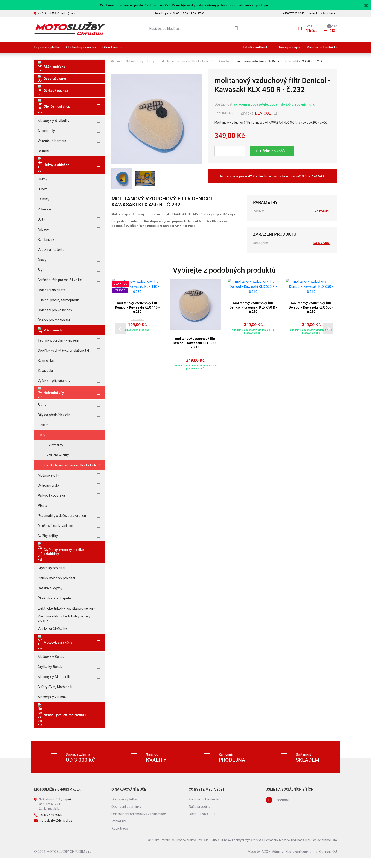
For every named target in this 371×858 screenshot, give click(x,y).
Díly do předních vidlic (54, 415)
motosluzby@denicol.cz (323, 13)
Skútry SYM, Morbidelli (55, 687)
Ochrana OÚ (328, 852)
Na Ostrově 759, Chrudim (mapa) (57, 13)
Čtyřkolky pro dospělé (54, 598)
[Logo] (69, 28)
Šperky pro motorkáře (54, 320)
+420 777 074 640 (293, 13)
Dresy (42, 260)
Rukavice (44, 209)
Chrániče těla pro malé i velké (60, 280)
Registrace (119, 828)
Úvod (118, 61)
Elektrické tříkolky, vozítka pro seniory (66, 608)
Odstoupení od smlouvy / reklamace (138, 814)
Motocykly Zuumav (52, 697)
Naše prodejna (289, 47)
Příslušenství (53, 330)
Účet (309, 26)
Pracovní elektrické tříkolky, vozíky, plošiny (64, 618)
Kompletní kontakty (322, 47)
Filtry (41, 435)
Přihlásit (311, 30)
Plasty (42, 506)
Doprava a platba (47, 47)
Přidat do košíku (274, 151)
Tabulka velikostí (255, 47)
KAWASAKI (224, 61)
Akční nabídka (54, 66)
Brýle (41, 270)
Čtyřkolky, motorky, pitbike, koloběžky (64, 551)
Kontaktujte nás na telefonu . (272, 176)
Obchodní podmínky (81, 47)
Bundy (42, 189)
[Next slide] (328, 328)
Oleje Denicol (112, 47)
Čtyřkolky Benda (50, 667)
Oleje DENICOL (200, 814)
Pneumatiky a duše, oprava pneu (62, 516)
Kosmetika (46, 361)
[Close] (366, 5)
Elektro (43, 425)
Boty (41, 219)
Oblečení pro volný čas (55, 310)
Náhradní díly (54, 392)
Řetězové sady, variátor (55, 526)
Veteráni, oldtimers (52, 141)
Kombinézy (46, 240)
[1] (236, 29)
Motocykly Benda (51, 657)
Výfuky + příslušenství (54, 381)
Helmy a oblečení (57, 164)
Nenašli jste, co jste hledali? (65, 715)
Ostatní (43, 151)
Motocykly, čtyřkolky (53, 121)
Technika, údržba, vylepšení (58, 340)
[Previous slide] (120, 328)
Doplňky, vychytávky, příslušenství (63, 350)
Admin (276, 852)
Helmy (42, 179)
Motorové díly (48, 475)
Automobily (46, 131)
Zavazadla (45, 371)
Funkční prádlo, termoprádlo (59, 300)
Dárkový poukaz (56, 90)
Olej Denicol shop (57, 106)
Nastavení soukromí (300, 852)
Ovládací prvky (49, 485)
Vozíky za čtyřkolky (52, 628)
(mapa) (66, 799)
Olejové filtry (54, 445)
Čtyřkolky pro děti (51, 568)
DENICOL (263, 113)
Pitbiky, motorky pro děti (56, 578)
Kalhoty (43, 199)
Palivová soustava (51, 495)
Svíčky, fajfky (48, 536)
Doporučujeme (55, 78)
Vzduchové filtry (57, 455)
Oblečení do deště (52, 290)
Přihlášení (118, 821)
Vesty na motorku (51, 250)
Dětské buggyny (50, 588)
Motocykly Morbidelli (54, 677)
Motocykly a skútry (58, 642)
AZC (265, 852)
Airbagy (43, 229)
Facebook (282, 800)
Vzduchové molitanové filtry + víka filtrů (73, 465)
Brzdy (42, 405)
